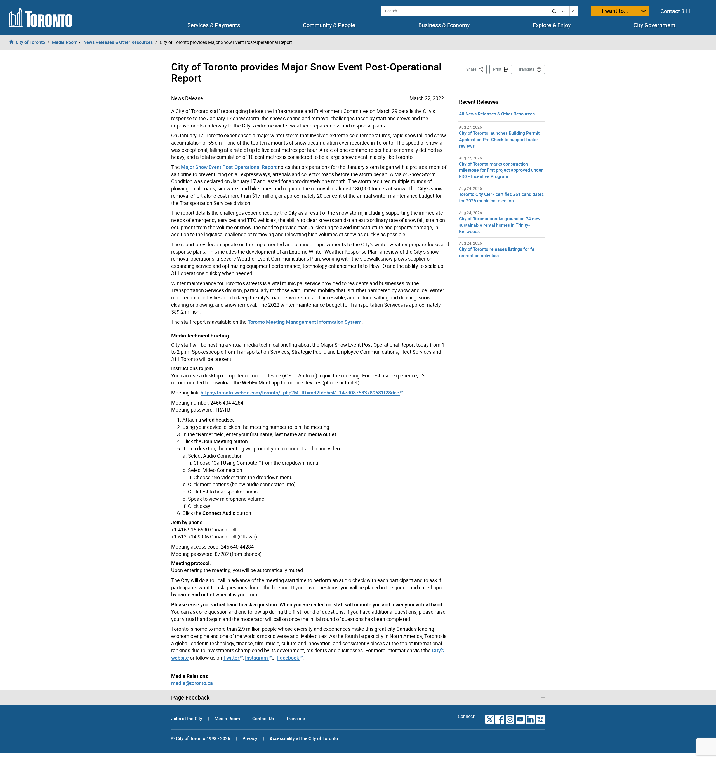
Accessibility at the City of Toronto (304, 738)
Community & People (329, 25)
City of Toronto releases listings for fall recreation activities (498, 252)
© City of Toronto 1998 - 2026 (200, 738)
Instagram (257, 657)
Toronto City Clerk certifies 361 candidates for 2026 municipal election (501, 197)
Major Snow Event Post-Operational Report (229, 167)
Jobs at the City (187, 718)
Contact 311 (675, 11)
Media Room (228, 718)
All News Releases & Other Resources (497, 114)
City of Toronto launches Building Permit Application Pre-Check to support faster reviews (499, 139)
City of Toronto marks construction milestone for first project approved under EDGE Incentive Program (501, 170)
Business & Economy (444, 25)
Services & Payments (213, 25)
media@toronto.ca (192, 683)
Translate (526, 69)
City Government (654, 25)
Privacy (249, 738)
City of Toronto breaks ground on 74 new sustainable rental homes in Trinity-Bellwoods (499, 225)
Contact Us (263, 718)
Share (476, 69)
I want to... (615, 11)
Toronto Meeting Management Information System (305, 321)
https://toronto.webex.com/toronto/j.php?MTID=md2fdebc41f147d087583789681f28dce (300, 392)
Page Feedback (190, 697)
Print (497, 69)
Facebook (288, 657)
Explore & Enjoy (552, 25)
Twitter (231, 657)
